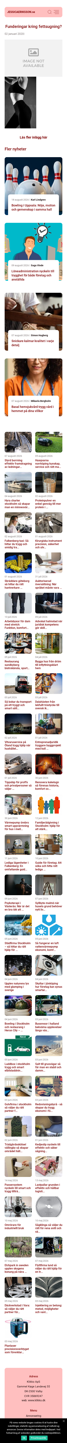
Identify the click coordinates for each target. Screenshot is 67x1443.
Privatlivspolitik (38, 1438)
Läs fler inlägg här (33, 137)
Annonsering (33, 1415)
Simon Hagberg (39, 335)
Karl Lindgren (38, 199)
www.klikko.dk (36, 1400)
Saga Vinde (37, 265)
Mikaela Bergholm (41, 401)
